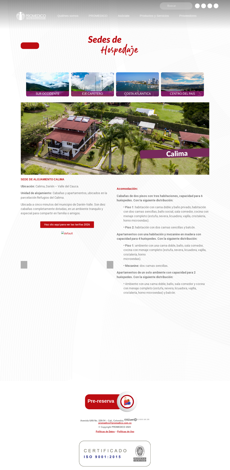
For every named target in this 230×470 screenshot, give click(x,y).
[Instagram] (203, 6)
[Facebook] (197, 6)
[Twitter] (209, 6)
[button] (24, 265)
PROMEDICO (98, 15)
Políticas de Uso (125, 431)
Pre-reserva (101, 401)
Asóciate (123, 15)
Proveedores (187, 15)
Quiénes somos (67, 15)
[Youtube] (216, 6)
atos (105, 431)
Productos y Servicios (154, 15)
